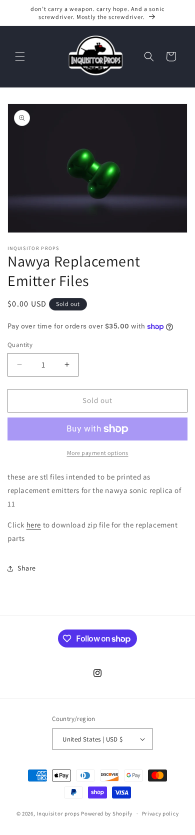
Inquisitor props (58, 813)
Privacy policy (160, 813)
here (33, 525)
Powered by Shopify (106, 813)
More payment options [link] (97, 452)
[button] (20, 57)
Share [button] (27, 568)
